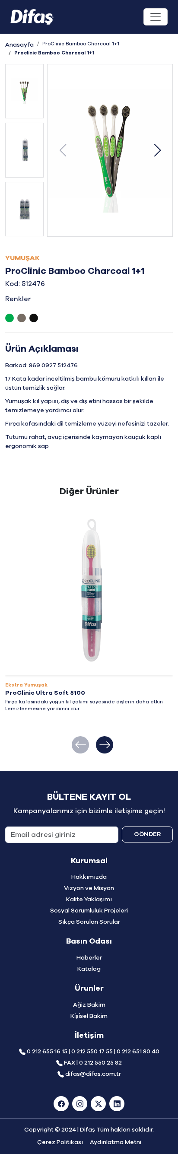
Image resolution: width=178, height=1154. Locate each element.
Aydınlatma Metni (115, 1142)
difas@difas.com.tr (93, 1074)
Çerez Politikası (60, 1142)
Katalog (89, 969)
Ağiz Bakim (89, 1005)
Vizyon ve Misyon (89, 888)
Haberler (89, 958)
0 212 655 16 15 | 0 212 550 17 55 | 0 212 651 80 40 (93, 1052)
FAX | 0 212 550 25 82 (93, 1063)
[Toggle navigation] (155, 16)
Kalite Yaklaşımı (89, 899)
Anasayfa (19, 45)
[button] (157, 150)
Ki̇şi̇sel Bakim (89, 1016)
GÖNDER (147, 834)
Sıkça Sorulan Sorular (89, 922)
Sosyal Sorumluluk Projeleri (89, 911)
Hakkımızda (89, 877)
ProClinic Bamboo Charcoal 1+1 (80, 43)
